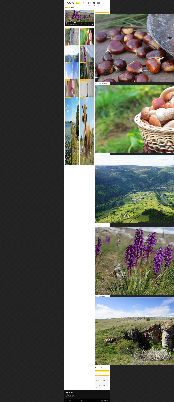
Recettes (67, 28)
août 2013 (97, 387)
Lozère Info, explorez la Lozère (99, 372)
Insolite (92, 11)
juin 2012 (104, 385)
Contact (102, 400)
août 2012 (104, 382)
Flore (82, 45)
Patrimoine (83, 62)
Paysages (68, 45)
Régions (72, 7)
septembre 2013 (98, 385)
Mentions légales (106, 400)
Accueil (68, 7)
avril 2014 (97, 382)
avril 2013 (104, 380)
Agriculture (83, 97)
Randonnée (68, 97)
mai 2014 (97, 380)
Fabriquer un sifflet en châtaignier (72, 22)
